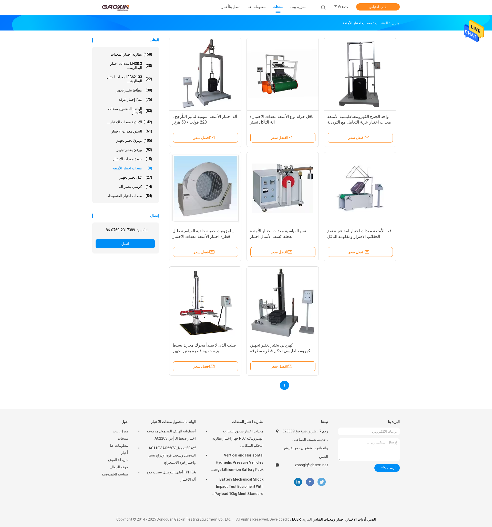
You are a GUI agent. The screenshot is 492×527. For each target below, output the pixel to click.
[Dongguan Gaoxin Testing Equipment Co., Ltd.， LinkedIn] (298, 482)
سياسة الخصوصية (115, 474)
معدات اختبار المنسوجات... (127, 196)
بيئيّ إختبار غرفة (135, 99)
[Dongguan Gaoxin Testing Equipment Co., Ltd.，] (114, 8)
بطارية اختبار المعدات (131, 54)
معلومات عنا (119, 445)
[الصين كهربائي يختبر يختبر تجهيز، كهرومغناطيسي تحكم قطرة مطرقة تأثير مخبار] (283, 302)
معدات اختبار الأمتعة (132, 168)
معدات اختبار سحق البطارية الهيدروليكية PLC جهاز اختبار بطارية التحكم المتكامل (237, 438)
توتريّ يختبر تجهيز (134, 140)
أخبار (124, 453)
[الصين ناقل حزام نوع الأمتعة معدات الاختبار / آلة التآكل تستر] (283, 74)
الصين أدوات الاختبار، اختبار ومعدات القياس (344, 519)
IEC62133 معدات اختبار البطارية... (129, 79)
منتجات (122, 438)
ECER (296, 519)
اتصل (125, 244)
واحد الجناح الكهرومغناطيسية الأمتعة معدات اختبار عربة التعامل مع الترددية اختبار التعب (359, 122)
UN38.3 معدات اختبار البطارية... (131, 66)
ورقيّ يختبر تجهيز (134, 150)
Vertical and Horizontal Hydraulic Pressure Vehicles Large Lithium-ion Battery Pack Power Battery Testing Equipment (237, 463)
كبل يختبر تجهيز (135, 177)
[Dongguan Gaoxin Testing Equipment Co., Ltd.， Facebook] (310, 482)
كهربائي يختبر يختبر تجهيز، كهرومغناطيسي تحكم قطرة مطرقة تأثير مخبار (280, 351)
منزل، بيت (120, 431)
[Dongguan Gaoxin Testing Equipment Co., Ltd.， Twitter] (321, 482)
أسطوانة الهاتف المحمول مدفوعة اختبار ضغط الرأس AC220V (171, 434)
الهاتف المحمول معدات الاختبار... (130, 111)
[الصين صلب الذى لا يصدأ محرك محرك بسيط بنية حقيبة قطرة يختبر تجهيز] (205, 302)
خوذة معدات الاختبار (132, 159)
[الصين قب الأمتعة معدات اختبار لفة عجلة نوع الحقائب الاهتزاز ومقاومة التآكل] (360, 188)
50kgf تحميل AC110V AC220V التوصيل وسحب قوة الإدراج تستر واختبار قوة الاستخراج (172, 455)
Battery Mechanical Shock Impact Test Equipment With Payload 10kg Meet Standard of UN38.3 (238, 487)
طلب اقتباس (378, 7)
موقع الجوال (119, 467)
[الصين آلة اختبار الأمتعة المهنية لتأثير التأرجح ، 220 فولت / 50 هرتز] (205, 74)
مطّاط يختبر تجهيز (134, 90)
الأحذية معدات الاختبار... (129, 122)
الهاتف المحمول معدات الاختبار (173, 422)
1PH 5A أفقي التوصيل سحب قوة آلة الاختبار (171, 475)
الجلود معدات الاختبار (131, 131)
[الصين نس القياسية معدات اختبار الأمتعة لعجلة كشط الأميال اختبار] (283, 188)
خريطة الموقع (118, 460)
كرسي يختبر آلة (135, 187)
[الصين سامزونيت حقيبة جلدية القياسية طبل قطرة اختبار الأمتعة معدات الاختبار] (205, 188)
